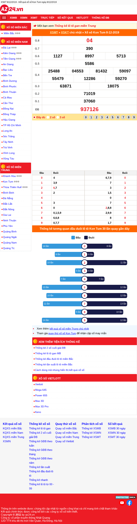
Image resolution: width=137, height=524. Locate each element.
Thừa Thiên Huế (12, 187)
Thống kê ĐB (100, 17)
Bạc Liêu (8, 69)
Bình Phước (9, 86)
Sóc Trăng (9, 136)
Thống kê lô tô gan (39, 428)
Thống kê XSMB (91, 428)
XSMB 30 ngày (117, 428)
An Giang (8, 64)
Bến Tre (7, 75)
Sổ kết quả (65, 17)
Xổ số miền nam (17, 41)
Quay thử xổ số (65, 423)
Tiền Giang (9, 58)
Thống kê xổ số (39, 423)
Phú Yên (8, 226)
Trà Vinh (7, 147)
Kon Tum (8, 181)
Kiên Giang (9, 53)
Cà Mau (7, 97)
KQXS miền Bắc (12, 428)
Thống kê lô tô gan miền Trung (75, 25)
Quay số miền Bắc (66, 428)
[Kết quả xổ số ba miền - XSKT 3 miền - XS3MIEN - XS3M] (11, 9)
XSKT (65, 32)
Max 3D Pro (42, 406)
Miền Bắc (9, 33)
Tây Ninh (8, 141)
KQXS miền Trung (13, 436)
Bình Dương (10, 80)
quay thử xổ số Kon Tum (62, 333)
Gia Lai (7, 214)
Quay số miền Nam (66, 432)
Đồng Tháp (9, 114)
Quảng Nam (10, 242)
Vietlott (82, 17)
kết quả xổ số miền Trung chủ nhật (69, 328)
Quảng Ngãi (10, 237)
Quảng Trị (8, 248)
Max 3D (39, 400)
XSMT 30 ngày (116, 436)
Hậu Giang (9, 119)
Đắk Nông (8, 209)
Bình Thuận (9, 92)
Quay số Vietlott (64, 441)
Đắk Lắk (7, 203)
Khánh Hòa (9, 176)
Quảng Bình (10, 231)
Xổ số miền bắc (16, 27)
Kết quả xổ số (12, 423)
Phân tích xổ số (92, 423)
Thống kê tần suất (39, 467)
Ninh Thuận (9, 220)
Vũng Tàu (8, 158)
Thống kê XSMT (91, 436)
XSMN (23, 17)
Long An (7, 130)
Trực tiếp (47, 17)
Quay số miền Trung (67, 436)
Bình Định (8, 192)
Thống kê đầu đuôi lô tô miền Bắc (54, 358)
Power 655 (41, 395)
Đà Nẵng (8, 198)
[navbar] (4, 17)
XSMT (34, 17)
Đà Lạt (7, 47)
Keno (38, 412)
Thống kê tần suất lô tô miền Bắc (53, 364)
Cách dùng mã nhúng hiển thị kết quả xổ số (59, 370)
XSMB (13, 17)
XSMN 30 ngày (117, 432)
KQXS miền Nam (13, 432)
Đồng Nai (8, 108)
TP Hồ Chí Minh (12, 125)
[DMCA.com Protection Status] (126, 498)
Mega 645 (41, 389)
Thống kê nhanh (38, 479)
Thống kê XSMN (91, 432)
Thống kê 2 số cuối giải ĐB (50, 347)
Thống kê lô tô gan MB (48, 353)
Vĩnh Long (9, 153)
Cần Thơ (8, 103)
